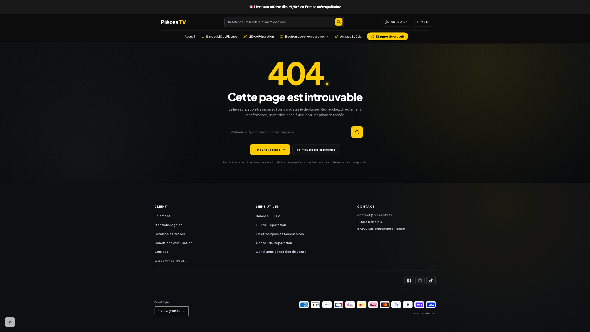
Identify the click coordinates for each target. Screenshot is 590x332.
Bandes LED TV (268, 216)
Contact (161, 251)
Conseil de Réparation (274, 243)
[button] (304, 36)
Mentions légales (168, 225)
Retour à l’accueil (267, 149)
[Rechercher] (338, 22)
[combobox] (284, 22)
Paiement (162, 216)
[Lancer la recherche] (357, 132)
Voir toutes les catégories (316, 149)
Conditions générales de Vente (281, 251)
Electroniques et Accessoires (280, 234)
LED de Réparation (271, 225)
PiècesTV (430, 313)
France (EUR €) (169, 311)
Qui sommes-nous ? (170, 260)
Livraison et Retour (169, 234)
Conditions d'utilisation (173, 243)
